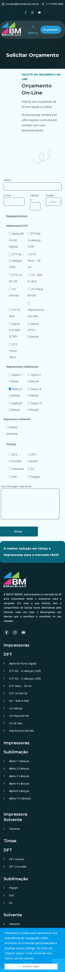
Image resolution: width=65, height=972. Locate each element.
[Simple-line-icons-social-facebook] (25, 12)
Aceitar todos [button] (31, 966)
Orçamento (50, 29)
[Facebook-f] (6, 632)
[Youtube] (39, 12)
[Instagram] (32, 12)
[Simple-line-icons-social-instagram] (15, 632)
